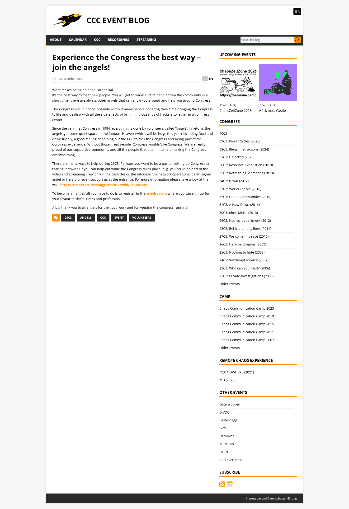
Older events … (231, 284)
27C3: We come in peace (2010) (244, 236)
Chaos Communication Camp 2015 (246, 324)
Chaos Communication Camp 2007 (246, 340)
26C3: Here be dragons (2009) (242, 244)
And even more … (233, 459)
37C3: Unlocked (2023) (236, 157)
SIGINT (224, 452)
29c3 (68, 218)
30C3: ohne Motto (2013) (238, 212)
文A (297, 11)
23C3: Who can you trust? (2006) (244, 268)
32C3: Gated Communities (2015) (245, 196)
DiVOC (224, 412)
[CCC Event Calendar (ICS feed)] (230, 484)
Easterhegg (228, 420)
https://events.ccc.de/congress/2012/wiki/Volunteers (103, 185)
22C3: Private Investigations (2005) (246, 276)
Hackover (226, 436)
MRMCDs (226, 444)
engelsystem (156, 193)
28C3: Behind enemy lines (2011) (245, 228)
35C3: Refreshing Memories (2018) (246, 173)
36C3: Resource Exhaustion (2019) (246, 165)
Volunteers (141, 218)
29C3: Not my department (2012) (245, 220)
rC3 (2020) (227, 380)
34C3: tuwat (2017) (234, 181)
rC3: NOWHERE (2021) (236, 372)
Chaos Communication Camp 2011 (246, 332)
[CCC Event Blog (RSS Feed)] (222, 484)
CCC (103, 218)
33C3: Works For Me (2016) (240, 189)
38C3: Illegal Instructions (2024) (244, 149)
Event (119, 218)
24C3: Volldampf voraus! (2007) (243, 260)
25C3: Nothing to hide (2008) (241, 252)
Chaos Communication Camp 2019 (246, 316)
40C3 (223, 133)
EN (211, 78)
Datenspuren (229, 404)
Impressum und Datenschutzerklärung (271, 498)
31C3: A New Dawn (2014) (239, 204)
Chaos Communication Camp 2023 (246, 308)
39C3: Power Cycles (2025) (239, 141)
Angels (86, 218)
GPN (222, 428)
